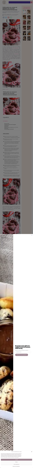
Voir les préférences (16, 464)
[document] (16, 234)
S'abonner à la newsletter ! (21, 354)
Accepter (16, 459)
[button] (31, 451)
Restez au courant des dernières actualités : (21, 350)
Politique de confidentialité (16, 466)
